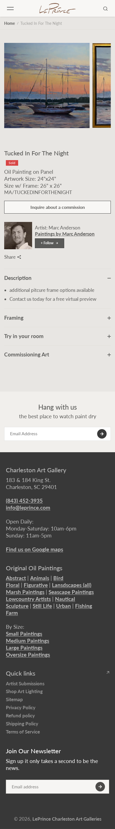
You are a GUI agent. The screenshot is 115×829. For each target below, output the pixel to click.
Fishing (83, 606)
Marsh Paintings (25, 592)
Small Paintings (24, 633)
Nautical (65, 599)
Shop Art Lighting (24, 691)
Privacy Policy (20, 707)
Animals (39, 578)
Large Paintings (24, 647)
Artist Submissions (25, 683)
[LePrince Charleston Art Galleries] (57, 8)
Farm (12, 613)
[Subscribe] (102, 434)
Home (9, 23)
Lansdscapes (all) (71, 585)
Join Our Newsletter (33, 751)
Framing (13, 317)
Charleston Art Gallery (36, 470)
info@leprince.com (28, 507)
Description (18, 278)
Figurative (36, 585)
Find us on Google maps (34, 549)
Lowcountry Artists (28, 599)
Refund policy (20, 715)
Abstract (16, 578)
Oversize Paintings (28, 654)
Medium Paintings (27, 640)
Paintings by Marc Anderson (65, 234)
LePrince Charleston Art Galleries (66, 819)
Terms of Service (23, 732)
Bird (58, 578)
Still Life (42, 606)
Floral (13, 585)
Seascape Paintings (71, 592)
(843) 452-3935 (24, 500)
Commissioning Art (26, 354)
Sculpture (17, 606)
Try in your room (24, 336)
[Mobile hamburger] (10, 8)
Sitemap (14, 699)
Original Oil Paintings (34, 568)
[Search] (105, 8)
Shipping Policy (22, 724)
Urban (63, 606)
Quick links (20, 673)
